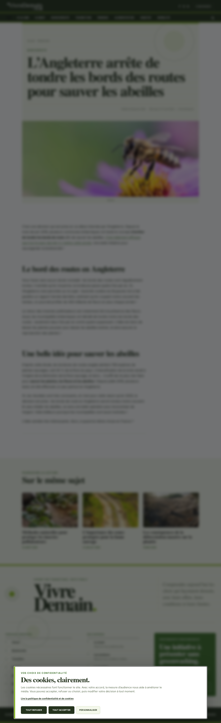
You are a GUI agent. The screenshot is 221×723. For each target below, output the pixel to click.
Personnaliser (88, 710)
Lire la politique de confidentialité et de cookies (47, 698)
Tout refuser (34, 710)
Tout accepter (61, 710)
